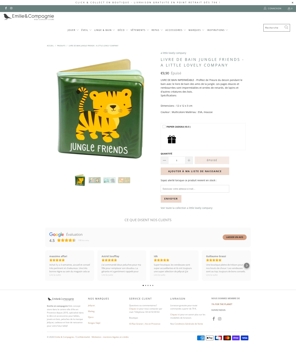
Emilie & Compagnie (64, 337)
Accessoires (174, 30)
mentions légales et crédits (116, 337)
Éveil (85, 30)
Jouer (72, 30)
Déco (122, 30)
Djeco (91, 317)
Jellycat (91, 305)
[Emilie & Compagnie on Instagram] (11, 8)
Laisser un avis (234, 237)
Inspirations (216, 30)
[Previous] (53, 109)
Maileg (91, 311)
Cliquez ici (134, 308)
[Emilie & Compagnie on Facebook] (5, 8)
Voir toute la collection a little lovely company (186, 208)
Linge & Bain (103, 30)
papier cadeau (178, 126)
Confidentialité (83, 337)
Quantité (166, 153)
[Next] (151, 109)
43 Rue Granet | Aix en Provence (144, 323)
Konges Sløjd (94, 322)
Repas (156, 30)
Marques (195, 30)
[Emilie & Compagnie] (37, 17)
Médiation (96, 337)
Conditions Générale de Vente (189, 323)
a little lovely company (173, 53)
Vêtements (138, 30)
